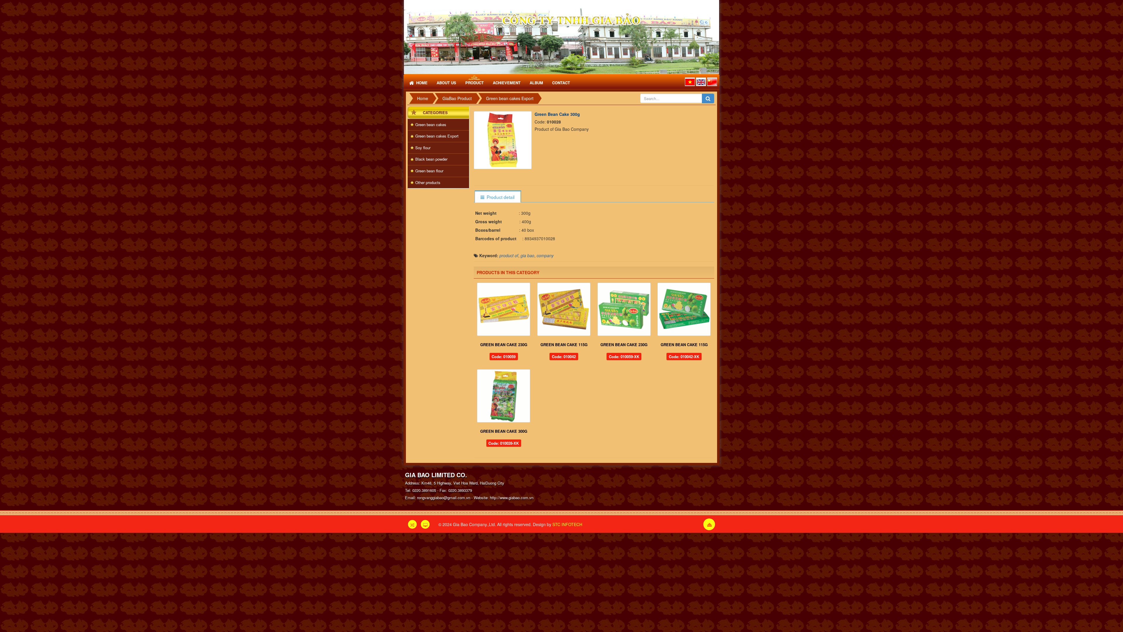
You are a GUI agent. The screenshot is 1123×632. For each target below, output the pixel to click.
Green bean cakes (430, 124)
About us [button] (446, 82)
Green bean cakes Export (437, 136)
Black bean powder (431, 159)
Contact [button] (561, 82)
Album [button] (536, 82)
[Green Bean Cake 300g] (503, 139)
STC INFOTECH (567, 524)
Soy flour (422, 147)
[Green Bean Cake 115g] (563, 309)
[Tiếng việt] (690, 82)
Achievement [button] (507, 82)
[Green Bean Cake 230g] (503, 309)
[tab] (497, 197)
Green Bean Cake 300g (503, 431)
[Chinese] (712, 82)
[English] (701, 82)
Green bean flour (429, 171)
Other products (427, 182)
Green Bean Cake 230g (503, 344)
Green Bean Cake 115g (564, 344)
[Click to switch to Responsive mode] (412, 524)
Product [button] (474, 82)
